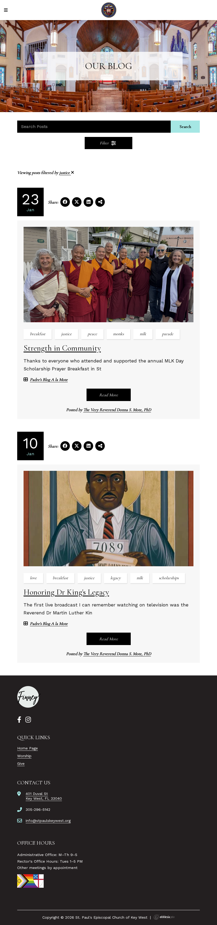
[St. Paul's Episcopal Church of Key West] (108, 10)
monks (118, 334)
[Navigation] (6, 10)
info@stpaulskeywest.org (48, 820)
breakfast (37, 334)
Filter (105, 143)
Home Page (27, 748)
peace (92, 334)
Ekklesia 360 (164, 917)
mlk (143, 334)
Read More (108, 395)
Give (21, 763)
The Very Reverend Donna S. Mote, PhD (117, 409)
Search (185, 126)
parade (167, 334)
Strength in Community (62, 348)
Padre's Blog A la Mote (49, 379)
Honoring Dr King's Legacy (66, 592)
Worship (24, 756)
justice (65, 172)
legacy (115, 578)
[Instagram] (28, 720)
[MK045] (29, 697)
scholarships (169, 578)
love (33, 578)
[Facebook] (19, 720)
